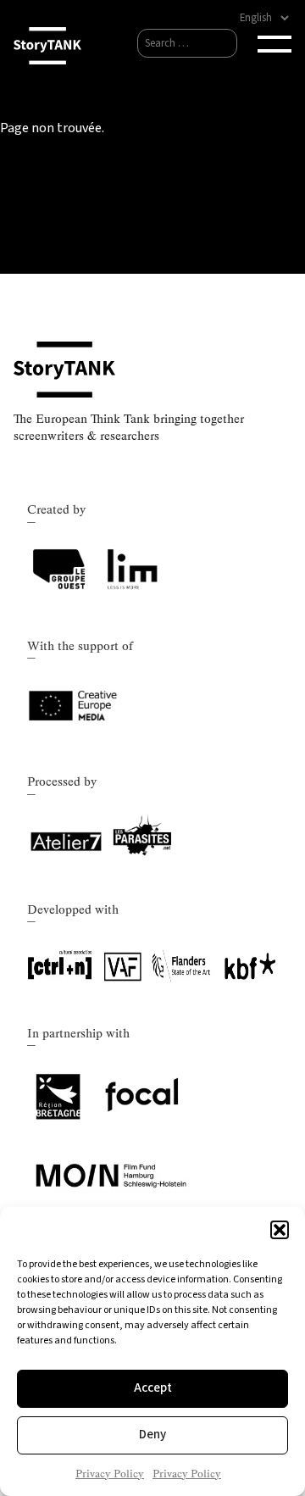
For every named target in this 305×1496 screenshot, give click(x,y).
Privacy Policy (109, 1473)
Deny (152, 1434)
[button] (279, 1229)
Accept (153, 1388)
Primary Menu (274, 44)
